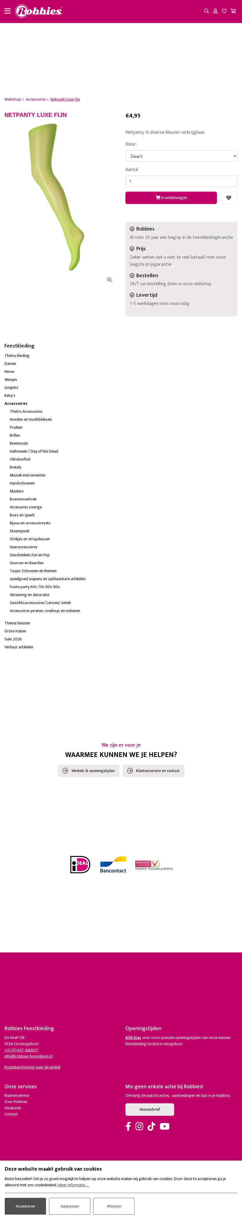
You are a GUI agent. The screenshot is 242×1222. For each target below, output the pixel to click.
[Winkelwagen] (233, 11)
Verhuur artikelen (18, 647)
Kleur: (131, 144)
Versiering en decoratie (29, 594)
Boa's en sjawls (22, 515)
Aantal (131, 169)
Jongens (11, 387)
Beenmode (19, 443)
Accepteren (25, 1206)
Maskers (17, 491)
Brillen (15, 435)
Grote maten (15, 631)
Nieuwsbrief (150, 1109)
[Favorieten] (224, 11)
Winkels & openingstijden (93, 770)
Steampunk (19, 531)
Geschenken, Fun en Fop (30, 555)
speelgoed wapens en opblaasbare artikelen (48, 578)
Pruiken (16, 427)
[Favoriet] (229, 198)
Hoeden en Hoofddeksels (31, 419)
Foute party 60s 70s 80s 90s (35, 586)
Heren (9, 371)
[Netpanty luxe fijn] (60, 202)
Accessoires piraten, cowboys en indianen (45, 610)
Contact (11, 1114)
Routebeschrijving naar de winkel (32, 1067)
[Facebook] (128, 1127)
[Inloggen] (215, 11)
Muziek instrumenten (27, 475)
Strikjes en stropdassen (30, 539)
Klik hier (133, 1037)
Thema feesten (17, 623)
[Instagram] (139, 1127)
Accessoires (15, 403)
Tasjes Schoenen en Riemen (33, 570)
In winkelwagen (173, 197)
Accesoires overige (26, 507)
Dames (10, 363)
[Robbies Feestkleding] (38, 11)
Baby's (9, 395)
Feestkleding (19, 346)
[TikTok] (151, 1127)
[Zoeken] (206, 11)
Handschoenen (22, 483)
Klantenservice (16, 1095)
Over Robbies (15, 1101)
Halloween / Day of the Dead (34, 451)
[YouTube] (165, 1127)
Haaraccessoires (23, 547)
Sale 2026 (13, 639)
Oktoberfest (20, 459)
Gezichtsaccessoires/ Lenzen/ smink (40, 602)
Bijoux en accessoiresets (30, 523)
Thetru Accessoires (26, 411)
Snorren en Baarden (27, 562)
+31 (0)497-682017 (21, 1050)
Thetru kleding (17, 355)
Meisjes (10, 379)
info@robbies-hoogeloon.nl (28, 1056)
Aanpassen (69, 1206)
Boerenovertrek (23, 499)
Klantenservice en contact (158, 770)
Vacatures (12, 1107)
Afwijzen (114, 1206)
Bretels (16, 467)
